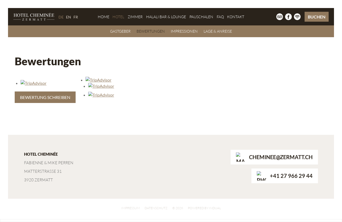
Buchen (316, 16)
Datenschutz (156, 208)
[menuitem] (103, 16)
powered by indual (204, 208)
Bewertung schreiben (45, 97)
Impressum (130, 208)
